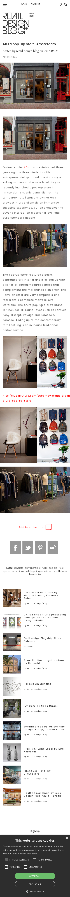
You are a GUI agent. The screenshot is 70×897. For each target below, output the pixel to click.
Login (23, 4)
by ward (28, 646)
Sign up (35, 4)
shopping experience (40, 571)
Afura (28, 167)
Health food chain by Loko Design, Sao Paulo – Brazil (42, 794)
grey (27, 567)
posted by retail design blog (21, 51)
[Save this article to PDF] (53, 547)
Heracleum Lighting (38, 684)
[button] (6, 859)
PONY (44, 567)
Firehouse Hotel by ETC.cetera (37, 772)
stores (63, 571)
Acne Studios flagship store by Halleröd (44, 662)
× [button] (67, 838)
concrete (18, 567)
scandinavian (20, 571)
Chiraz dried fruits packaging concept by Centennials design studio (45, 617)
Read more (32, 853)
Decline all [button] (35, 884)
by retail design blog (35, 603)
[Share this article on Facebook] (15, 547)
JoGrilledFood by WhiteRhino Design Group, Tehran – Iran (44, 728)
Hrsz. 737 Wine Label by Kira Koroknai (44, 750)
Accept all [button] (35, 876)
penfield (35, 567)
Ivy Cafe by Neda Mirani (41, 706)
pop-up (53, 567)
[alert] (35, 866)
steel (56, 571)
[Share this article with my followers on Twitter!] (27, 547)
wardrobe (35, 574)
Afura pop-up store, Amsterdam (29, 44)
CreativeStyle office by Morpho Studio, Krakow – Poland (41, 595)
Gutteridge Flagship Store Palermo (42, 640)
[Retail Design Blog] (35, 23)
